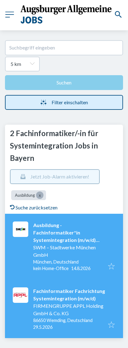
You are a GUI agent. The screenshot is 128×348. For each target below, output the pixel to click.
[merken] (111, 266)
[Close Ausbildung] (39, 195)
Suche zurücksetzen (36, 207)
